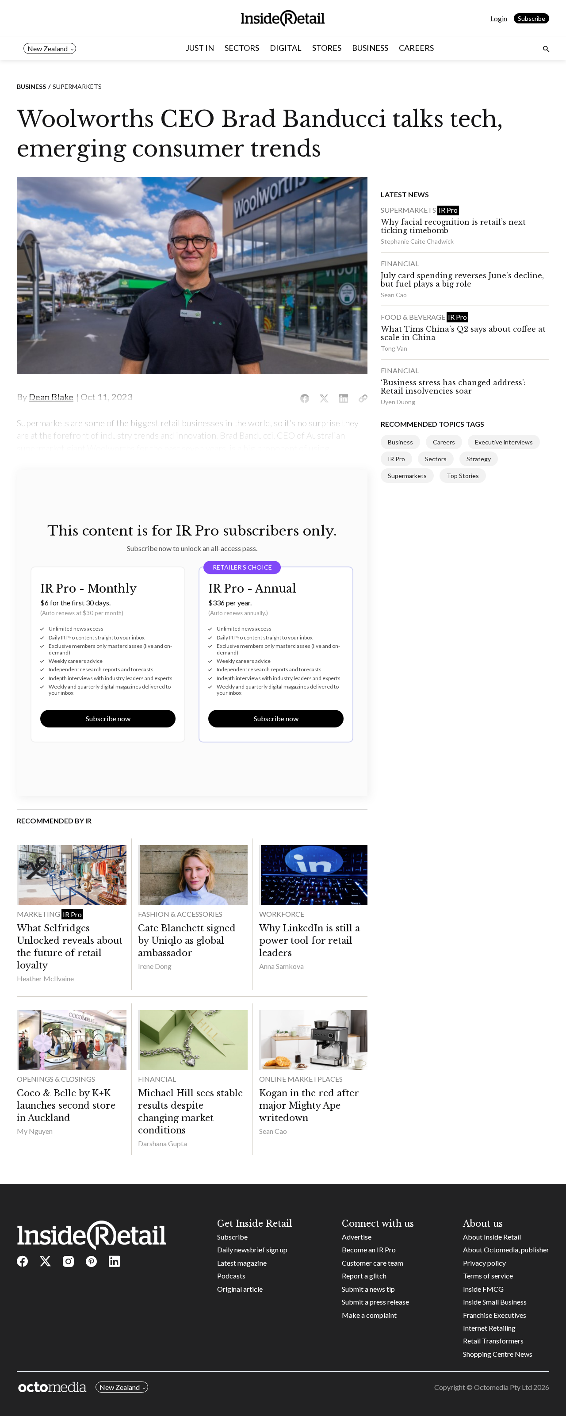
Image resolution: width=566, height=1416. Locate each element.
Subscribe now (108, 718)
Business (370, 48)
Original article (240, 1289)
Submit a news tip (368, 1289)
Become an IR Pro (369, 1249)
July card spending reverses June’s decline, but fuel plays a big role (462, 279)
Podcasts (231, 1275)
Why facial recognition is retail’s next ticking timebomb (453, 226)
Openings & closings (56, 1079)
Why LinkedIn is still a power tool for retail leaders (309, 940)
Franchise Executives (494, 1315)
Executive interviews (504, 442)
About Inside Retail (492, 1236)
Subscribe (531, 18)
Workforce (281, 914)
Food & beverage (414, 317)
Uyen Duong (398, 402)
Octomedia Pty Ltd (503, 1387)
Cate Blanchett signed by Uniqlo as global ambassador (187, 940)
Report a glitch (364, 1275)
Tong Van (394, 348)
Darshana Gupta (162, 1143)
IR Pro (72, 914)
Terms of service (488, 1275)
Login (498, 18)
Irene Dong (155, 966)
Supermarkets (77, 86)
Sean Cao (273, 1131)
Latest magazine (242, 1263)
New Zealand (47, 48)
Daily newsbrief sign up (252, 1249)
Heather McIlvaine (45, 978)
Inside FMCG (483, 1289)
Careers (416, 48)
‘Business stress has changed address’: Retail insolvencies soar (453, 386)
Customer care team (372, 1263)
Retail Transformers (493, 1340)
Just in (200, 48)
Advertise (356, 1236)
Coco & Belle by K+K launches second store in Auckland (66, 1105)
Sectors (242, 48)
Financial (157, 1079)
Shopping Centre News (497, 1354)
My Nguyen (35, 1131)
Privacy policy (484, 1263)
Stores (326, 48)
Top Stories (463, 475)
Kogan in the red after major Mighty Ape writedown (309, 1105)
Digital (286, 48)
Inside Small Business (495, 1301)
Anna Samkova (281, 966)
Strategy (479, 459)
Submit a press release (375, 1301)
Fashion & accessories (180, 914)
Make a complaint (369, 1315)
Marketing (39, 914)
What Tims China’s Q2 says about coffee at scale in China (463, 333)
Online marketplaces (301, 1079)
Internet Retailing (489, 1328)
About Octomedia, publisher (506, 1249)
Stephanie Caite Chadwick (417, 241)
